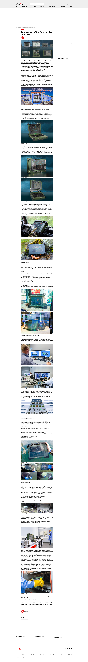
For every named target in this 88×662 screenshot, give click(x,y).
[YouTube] (71, 649)
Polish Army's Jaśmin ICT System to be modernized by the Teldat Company (38, 602)
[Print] (17, 44)
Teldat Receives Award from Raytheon (32, 599)
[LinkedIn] (69, 649)
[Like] (17, 39)
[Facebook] (65, 649)
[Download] (17, 46)
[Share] (17, 48)
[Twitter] (67, 649)
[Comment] (17, 41)
